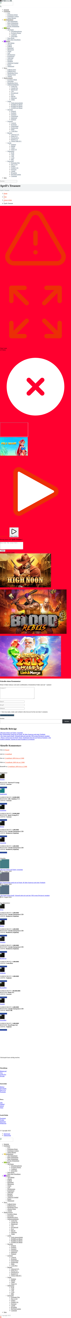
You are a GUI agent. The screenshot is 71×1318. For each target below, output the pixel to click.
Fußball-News (11, 71)
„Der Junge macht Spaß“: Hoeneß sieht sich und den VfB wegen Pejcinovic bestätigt (25, 736)
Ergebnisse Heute (12, 15)
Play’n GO (14, 164)
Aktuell (9, 76)
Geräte (9, 143)
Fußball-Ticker (11, 69)
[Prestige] (2, 778)
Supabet (2, 1004)
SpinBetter (3, 810)
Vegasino (2, 942)
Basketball (10, 48)
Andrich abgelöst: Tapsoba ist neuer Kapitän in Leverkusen (17, 739)
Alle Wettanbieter (12, 21)
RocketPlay (3, 987)
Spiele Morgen (11, 18)
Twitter (2, 1120)
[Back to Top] (0, 1317)
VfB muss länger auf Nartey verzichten (11, 732)
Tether (13, 99)
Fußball (9, 46)
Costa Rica (14, 131)
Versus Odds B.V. (16, 141)
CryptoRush (8, 754)
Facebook (3, 1118)
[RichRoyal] (2, 957)
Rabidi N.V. (14, 139)
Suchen (2, 718)
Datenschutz (7, 1135)
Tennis (9, 51)
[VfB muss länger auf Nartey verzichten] (4, 868)
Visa (12, 91)
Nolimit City (14, 168)
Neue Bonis (10, 38)
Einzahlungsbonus (16, 31)
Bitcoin (13, 96)
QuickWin (3, 843)
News (5, 68)
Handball (10, 61)
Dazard (7, 750)
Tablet (13, 148)
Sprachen (10, 109)
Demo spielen (14, 536)
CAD (12, 158)
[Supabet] (2, 1002)
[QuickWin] (2, 841)
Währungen (10, 151)
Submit (3, 550)
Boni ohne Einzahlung (14, 39)
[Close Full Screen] (35, 421)
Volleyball (10, 58)
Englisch (13, 113)
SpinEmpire (3, 794)
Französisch (14, 116)
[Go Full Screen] (35, 346)
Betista (2, 826)
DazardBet (3, 1020)
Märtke (8, 41)
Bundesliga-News (12, 73)
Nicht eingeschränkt (17, 103)
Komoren (14, 124)
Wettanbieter (9, 20)
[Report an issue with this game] (35, 276)
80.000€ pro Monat (16, 106)
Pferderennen (11, 54)
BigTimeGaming (16, 174)
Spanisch (13, 114)
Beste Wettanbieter (12, 23)
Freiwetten (14, 36)
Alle (1, 1102)
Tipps (1, 1107)
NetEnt (13, 166)
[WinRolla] (2, 971)
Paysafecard (14, 93)
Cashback (14, 35)
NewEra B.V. (15, 138)
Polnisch (13, 119)
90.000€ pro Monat (16, 104)
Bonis (8, 28)
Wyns (1, 909)
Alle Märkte (10, 43)
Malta (12, 129)
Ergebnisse (7, 11)
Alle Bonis (10, 30)
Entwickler (10, 161)
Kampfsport (10, 56)
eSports (9, 44)
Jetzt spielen (3, 787)
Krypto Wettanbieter (13, 26)
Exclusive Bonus (16, 33)
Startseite (6, 10)
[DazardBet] (2, 1018)
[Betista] (2, 825)
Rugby (9, 64)
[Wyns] (2, 908)
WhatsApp (3, 1123)
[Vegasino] (2, 940)
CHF (12, 156)
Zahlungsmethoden (13, 84)
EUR (12, 153)
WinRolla (3, 973)
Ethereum (14, 98)
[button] (14, 446)
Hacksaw (14, 169)
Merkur (2, 1087)
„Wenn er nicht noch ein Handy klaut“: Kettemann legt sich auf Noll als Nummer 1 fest (25, 737)
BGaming (14, 173)
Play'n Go (3, 1090)
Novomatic (3, 1088)
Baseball (9, 59)
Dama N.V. (14, 136)
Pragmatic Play (15, 163)
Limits (9, 101)
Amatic (13, 171)
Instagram (3, 1121)
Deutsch (13, 111)
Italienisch (14, 118)
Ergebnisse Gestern (13, 16)
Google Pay (14, 88)
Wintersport (10, 66)
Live (8, 13)
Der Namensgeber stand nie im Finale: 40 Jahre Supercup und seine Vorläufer (22, 734)
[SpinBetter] (2, 808)
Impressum (7, 1134)
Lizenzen (10, 121)
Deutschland (14, 126)
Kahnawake (14, 128)
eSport (2, 1106)
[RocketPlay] (2, 986)
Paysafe (2, 1076)
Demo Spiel (3, 588)
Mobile (13, 146)
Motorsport (10, 49)
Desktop (13, 144)
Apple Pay (14, 86)
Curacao (13, 123)
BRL (12, 159)
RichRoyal (3, 958)
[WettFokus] (6, 5)
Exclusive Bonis (12, 79)
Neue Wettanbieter (12, 25)
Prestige (2, 779)
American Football (12, 63)
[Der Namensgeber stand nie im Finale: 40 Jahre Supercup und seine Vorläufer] (4, 881)
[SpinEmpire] (2, 792)
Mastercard (14, 89)
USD (12, 154)
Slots (5, 178)
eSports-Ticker (11, 74)
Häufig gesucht (8, 78)
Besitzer (9, 133)
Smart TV (14, 149)
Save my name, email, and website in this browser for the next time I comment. (25, 712)
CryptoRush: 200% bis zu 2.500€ (14, 758)
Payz (12, 94)
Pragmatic (3, 1092)
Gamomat (14, 176)
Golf (8, 53)
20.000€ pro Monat (16, 108)
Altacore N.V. (15, 134)
